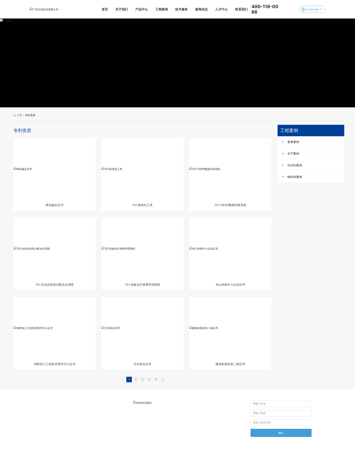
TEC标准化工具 (142, 205)
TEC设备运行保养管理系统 (142, 284)
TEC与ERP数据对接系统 (230, 205)
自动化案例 (294, 165)
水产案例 (293, 153)
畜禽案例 (293, 142)
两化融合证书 (54, 205)
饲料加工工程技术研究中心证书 (54, 364)
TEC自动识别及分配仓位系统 (55, 284)
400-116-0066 (177, 403)
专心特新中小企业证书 (230, 284)
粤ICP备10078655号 (216, 455)
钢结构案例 (294, 177)
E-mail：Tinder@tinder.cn (180, 411)
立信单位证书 (142, 364)
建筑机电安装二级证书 (230, 364)
